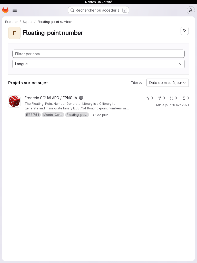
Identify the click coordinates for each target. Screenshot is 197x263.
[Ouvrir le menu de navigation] (15, 10)
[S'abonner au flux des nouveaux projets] (185, 31)
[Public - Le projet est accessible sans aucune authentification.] (81, 98)
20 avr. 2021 (180, 105)
